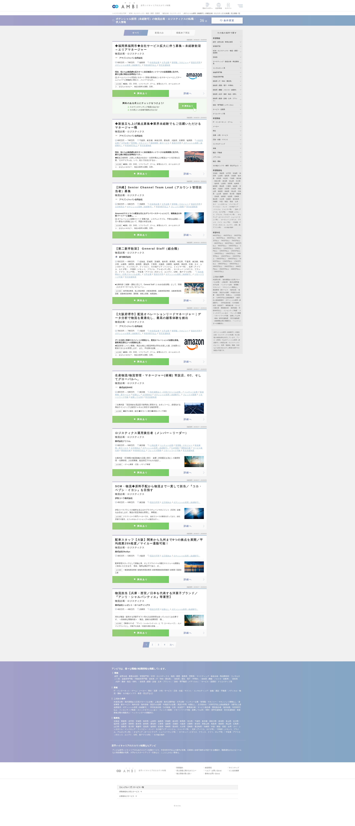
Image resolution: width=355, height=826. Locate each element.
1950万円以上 (229, 266)
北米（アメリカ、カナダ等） (203, 729)
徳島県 (225, 194)
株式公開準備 (234, 282)
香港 (231, 201)
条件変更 (229, 20)
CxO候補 (175, 448)
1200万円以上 (224, 251)
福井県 (216, 183)
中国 (221, 201)
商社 (214, 131)
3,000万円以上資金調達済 (225, 297)
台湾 (236, 201)
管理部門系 (216, 46)
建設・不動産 (217, 152)
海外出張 (233, 290)
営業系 (215, 57)
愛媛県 (238, 194)
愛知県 (222, 186)
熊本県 (215, 199)
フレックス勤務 (177, 207)
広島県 (236, 724)
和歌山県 (205, 724)
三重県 (228, 186)
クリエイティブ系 (219, 114)
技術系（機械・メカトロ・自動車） (225, 90)
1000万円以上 (233, 246)
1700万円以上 (227, 261)
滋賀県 (235, 186)
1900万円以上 (217, 266)
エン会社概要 (234, 771)
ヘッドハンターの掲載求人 (143, 713)
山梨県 (223, 183)
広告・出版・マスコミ (220, 139)
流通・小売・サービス (220, 135)
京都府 (175, 724)
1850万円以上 (234, 264)
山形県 (220, 176)
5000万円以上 (219, 271)
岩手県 (228, 173)
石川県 (238, 181)
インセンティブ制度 (230, 310)
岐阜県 (236, 183)
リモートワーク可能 (172, 450)
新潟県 (225, 181)
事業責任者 (186, 448)
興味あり (142, 93)
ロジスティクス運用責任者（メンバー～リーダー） (151, 432)
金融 (214, 148)
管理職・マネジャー (180, 62)
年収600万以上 (150, 65)
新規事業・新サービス (159, 143)
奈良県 (233, 188)
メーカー (216, 126)
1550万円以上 (221, 258)
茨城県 (233, 176)
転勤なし (136, 395)
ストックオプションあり (147, 710)
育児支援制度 (164, 65)
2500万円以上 (224, 269)
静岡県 (215, 186)
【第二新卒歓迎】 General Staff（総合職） (148, 248)
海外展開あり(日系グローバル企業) (139, 702)
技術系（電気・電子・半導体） (223, 85)
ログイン (228, 8)
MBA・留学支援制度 (221, 318)
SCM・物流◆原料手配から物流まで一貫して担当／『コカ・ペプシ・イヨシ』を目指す (158, 488)
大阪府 (220, 188)
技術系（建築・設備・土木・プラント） (156, 682)
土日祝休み (120, 207)
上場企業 (154, 445)
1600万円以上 (232, 258)
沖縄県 (215, 201)
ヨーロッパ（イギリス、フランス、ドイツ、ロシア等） (201, 732)
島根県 (227, 191)
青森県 (222, 173)
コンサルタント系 (219, 68)
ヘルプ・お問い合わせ (213, 771)
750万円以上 (236, 240)
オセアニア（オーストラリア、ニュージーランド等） (227, 217)
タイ (214, 204)
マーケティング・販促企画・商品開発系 (212, 676)
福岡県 (223, 196)
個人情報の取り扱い (183, 774)
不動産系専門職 (218, 77)
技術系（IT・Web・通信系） (223, 81)
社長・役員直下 (218, 305)
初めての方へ (208, 8)
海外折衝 (144, 704)
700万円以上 (225, 240)
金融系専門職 (217, 72)
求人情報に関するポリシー (186, 771)
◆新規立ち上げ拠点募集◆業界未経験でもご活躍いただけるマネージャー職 (158, 125)
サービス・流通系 (219, 109)
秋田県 (146, 721)
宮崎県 (228, 199)
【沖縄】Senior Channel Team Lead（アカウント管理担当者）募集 (158, 189)
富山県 (231, 181)
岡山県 (233, 191)
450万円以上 (228, 235)
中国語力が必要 (169, 704)
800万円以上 (218, 243)
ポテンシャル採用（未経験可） (128, 65)
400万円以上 (217, 235)
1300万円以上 (219, 253)
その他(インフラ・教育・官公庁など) (225, 165)
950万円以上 (222, 246)
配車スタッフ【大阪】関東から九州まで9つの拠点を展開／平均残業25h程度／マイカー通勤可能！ (159, 541)
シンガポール (222, 204)
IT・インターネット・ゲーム (223, 122)
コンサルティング (219, 144)
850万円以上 (229, 243)
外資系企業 (154, 62)
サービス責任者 (204, 707)
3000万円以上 (235, 269)
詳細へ (188, 93)
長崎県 (236, 196)
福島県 (227, 176)
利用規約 (179, 768)
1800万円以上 (222, 264)
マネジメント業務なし (230, 287)
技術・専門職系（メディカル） (223, 105)
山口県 (218, 194)
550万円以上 (220, 238)
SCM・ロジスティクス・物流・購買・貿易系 (169, 676)
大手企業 (165, 62)
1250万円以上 (235, 251)
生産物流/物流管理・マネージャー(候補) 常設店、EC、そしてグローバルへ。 (158, 377)
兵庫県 (227, 188)
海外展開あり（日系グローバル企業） (166, 392)
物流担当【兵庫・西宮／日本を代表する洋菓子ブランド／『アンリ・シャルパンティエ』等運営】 (156, 595)
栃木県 (175, 721)
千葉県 (232, 178)
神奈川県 (217, 181)
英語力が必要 (224, 292)
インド (225, 207)
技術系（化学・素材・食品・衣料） (225, 94)
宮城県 (235, 173)
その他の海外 (228, 227)
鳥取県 (220, 191)
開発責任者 (126, 450)
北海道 (215, 173)
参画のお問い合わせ (212, 774)
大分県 (222, 199)
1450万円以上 (225, 256)
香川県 (232, 194)
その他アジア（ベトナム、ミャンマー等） (173, 729)
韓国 (226, 201)
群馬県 (218, 178)
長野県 (230, 183)
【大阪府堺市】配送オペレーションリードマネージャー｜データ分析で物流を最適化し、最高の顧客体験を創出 (158, 316)
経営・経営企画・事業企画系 (223, 42)
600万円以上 (231, 238)
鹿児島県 (236, 199)
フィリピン (216, 207)
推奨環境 (208, 768)
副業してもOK (137, 397)
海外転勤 (234, 308)
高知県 (216, 196)
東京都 (238, 178)
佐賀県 (230, 196)
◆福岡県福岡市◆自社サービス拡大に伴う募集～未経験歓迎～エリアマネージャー (158, 47)
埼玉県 (225, 178)
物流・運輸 (216, 161)
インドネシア (233, 204)
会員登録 (218, 8)
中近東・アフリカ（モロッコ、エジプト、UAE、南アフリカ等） (227, 224)
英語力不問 (195, 62)
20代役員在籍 (225, 303)
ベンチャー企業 (191, 392)
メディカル (216, 157)
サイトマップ (234, 768)
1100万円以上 (228, 248)
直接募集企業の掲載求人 (222, 321)
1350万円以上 (230, 253)
